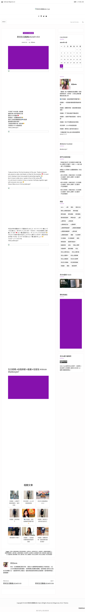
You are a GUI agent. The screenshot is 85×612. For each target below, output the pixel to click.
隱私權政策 (46, 610)
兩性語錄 (70, 214)
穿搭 (40, 553)
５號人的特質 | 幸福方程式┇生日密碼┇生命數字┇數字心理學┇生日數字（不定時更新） (70, 192)
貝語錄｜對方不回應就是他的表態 (69, 122)
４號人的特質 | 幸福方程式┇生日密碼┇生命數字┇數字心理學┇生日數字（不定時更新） (70, 184)
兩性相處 (75, 210)
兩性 (72, 207)
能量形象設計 (72, 241)
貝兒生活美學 (35, 554)
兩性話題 (63, 214)
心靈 (79, 217)
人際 (67, 207)
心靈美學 (40, 551)
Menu (4, 21)
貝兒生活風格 (42, 554)
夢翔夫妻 (73, 217)
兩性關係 (77, 214)
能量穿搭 (10, 554)
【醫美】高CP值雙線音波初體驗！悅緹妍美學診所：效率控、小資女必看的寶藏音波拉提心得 (70, 93)
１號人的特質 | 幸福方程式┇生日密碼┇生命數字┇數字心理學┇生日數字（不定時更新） (70, 177)
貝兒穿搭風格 (48, 554)
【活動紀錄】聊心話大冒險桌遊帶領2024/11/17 (70, 133)
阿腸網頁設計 (82, 608)
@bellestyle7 (63, 149)
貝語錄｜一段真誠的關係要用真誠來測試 (29, 539)
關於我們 (38, 610)
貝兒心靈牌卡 (64, 255)
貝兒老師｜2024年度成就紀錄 (68, 125)
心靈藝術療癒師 (65, 231)
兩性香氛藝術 (22, 551)
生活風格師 (36, 553)
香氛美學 (74, 266)
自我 (69, 245)
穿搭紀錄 (44, 553)
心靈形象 (28, 551)
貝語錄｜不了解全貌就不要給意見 (69, 113)
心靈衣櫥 (14, 553)
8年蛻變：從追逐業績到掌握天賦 (29, 520)
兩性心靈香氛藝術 (14, 551)
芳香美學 (63, 248)
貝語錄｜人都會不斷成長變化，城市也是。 (14, 503)
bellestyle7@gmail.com (9, 2)
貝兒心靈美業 (74, 255)
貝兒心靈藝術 (28, 554)
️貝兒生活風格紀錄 (29, 33)
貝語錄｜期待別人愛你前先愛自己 (69, 129)
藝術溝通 (15, 554)
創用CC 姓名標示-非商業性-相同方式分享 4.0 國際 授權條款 (70, 368)
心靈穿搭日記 (34, 551)
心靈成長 (70, 221)
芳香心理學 (76, 245)
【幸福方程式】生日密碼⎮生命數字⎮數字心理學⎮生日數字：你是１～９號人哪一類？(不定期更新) (71, 164)
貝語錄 (62, 266)
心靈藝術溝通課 (46, 551)
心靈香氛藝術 (20, 553)
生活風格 (30, 553)
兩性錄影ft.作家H (14, 537)
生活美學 (26, 553)
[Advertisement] (28, 57)
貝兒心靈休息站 (65, 252)
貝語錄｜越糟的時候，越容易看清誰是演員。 (43, 539)
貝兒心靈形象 (21, 554)
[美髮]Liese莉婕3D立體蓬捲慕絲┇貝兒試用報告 (71, 170)
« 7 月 (61, 68)
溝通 (72, 235)
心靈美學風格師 (65, 228)
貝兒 (76, 248)
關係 (68, 266)
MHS (62, 207)
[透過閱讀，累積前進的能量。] (71, 283)
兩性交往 (78, 207)
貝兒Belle (33, 42)
